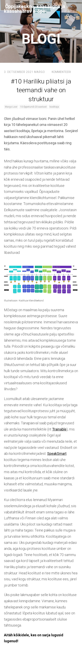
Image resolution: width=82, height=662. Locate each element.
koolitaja (54, 106)
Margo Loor (11, 106)
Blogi (41, 39)
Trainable (59, 429)
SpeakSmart (56, 453)
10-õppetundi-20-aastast (33, 106)
